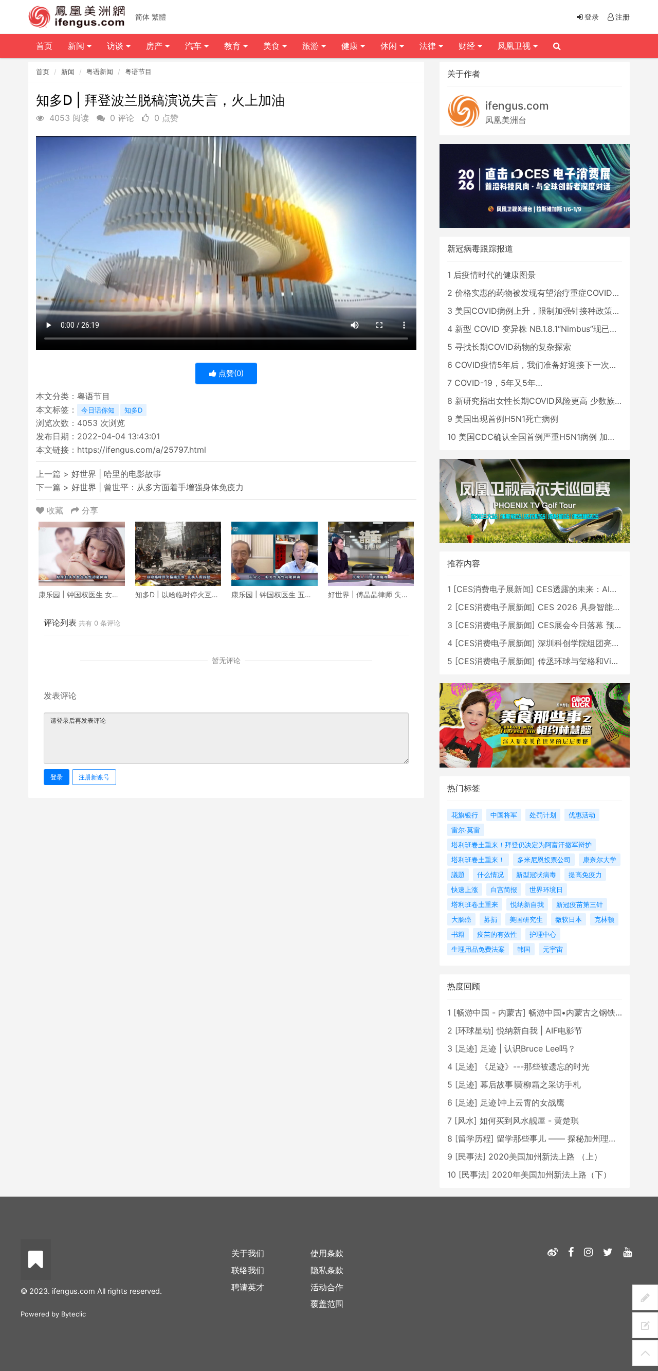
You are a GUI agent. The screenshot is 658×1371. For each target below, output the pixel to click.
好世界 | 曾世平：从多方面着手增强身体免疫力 (157, 487)
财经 (468, 46)
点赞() (230, 373)
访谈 (116, 46)
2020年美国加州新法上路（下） (551, 1174)
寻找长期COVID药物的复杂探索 (513, 347)
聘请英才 (247, 1287)
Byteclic (73, 1314)
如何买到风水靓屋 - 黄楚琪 (529, 1120)
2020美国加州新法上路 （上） (545, 1156)
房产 (155, 46)
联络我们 (247, 1270)
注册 (622, 16)
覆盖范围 (326, 1303)
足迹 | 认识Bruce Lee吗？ (528, 1048)
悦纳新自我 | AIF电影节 (539, 1030)
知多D (133, 410)
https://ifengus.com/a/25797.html (141, 449)
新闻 (68, 71)
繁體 (159, 16)
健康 (350, 46)
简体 (142, 16)
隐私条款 (326, 1270)
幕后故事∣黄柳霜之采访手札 (530, 1084)
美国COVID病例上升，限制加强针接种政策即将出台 (550, 311)
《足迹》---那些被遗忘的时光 (535, 1066)
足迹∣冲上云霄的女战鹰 (522, 1102)
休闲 (389, 46)
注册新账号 (94, 777)
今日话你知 (98, 410)
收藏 (55, 510)
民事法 (470, 1156)
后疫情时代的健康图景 (494, 275)
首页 (42, 71)
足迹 (466, 1048)
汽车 (194, 46)
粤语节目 (138, 71)
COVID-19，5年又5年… (498, 383)
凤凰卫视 (515, 46)
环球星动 (474, 1030)
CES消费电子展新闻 (493, 589)
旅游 (311, 46)
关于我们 (247, 1253)
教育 (233, 46)
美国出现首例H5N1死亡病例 (506, 419)
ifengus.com (517, 105)
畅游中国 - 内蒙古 (489, 1012)
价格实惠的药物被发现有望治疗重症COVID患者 (542, 293)
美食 (272, 46)
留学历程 (474, 1138)
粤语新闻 (99, 71)
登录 (56, 777)
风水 (466, 1120)
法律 (428, 46)
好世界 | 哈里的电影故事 (116, 474)
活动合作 (326, 1287)
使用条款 (326, 1253)
